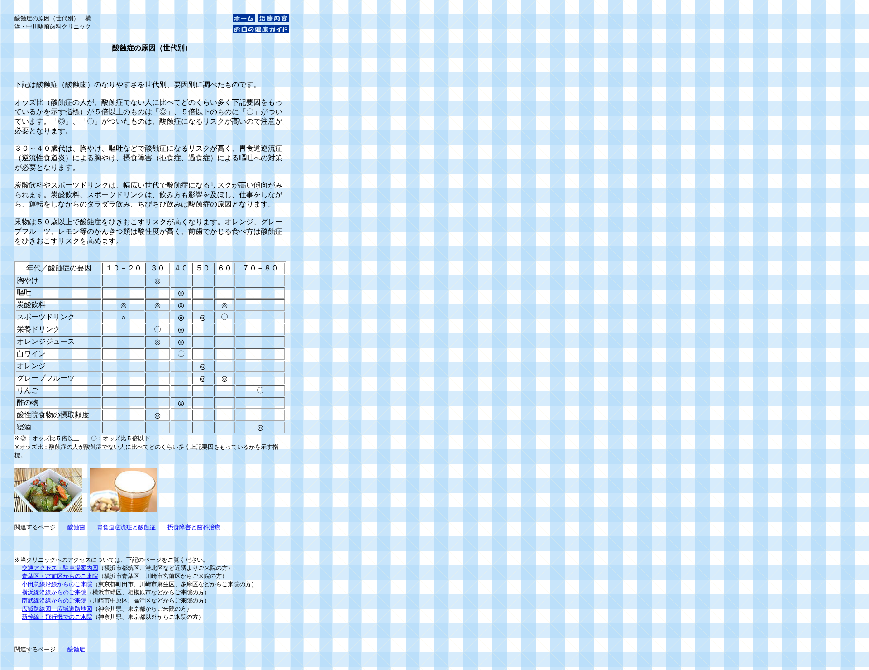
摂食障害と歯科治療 (193, 527)
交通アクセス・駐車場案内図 (60, 567)
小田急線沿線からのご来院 (57, 584)
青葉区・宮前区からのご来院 (60, 576)
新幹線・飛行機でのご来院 (57, 616)
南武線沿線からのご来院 (54, 600)
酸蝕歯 (76, 527)
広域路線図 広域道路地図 (57, 608)
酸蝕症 (76, 649)
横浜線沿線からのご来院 (54, 592)
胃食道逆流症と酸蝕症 (126, 527)
